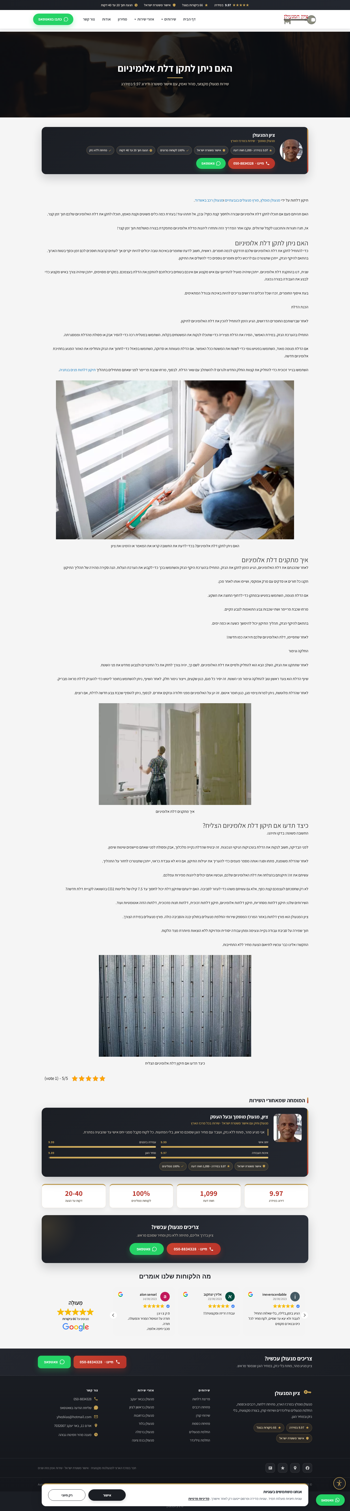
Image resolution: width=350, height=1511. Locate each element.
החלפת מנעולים (199, 1432)
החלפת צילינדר (200, 1440)
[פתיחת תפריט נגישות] (339, 1483)
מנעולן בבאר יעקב (142, 1399)
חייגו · (248, 163)
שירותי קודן (203, 1415)
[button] (304, 1315)
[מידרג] (282, 1468)
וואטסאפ (208, 163)
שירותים (170, 19)
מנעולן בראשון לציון (141, 1407)
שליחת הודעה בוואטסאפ (75, 1407)
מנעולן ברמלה (144, 1432)
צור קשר (89, 19)
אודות (106, 19)
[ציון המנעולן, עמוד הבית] (300, 19)
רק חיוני (66, 1495)
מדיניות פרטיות (198, 1498)
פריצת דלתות (201, 1399)
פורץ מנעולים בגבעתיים (242, 200)
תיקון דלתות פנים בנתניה (78, 369)
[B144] (270, 1468)
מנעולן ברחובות (144, 1415)
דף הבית (189, 19)
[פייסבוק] (307, 1468)
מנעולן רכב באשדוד (209, 200)
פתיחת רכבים (201, 1407)
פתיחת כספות (201, 1423)
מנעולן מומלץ (270, 200)
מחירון (122, 19)
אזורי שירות (145, 19)
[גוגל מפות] (295, 1468)
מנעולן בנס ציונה (143, 1440)
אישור (107, 1495)
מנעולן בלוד (146, 1423)
